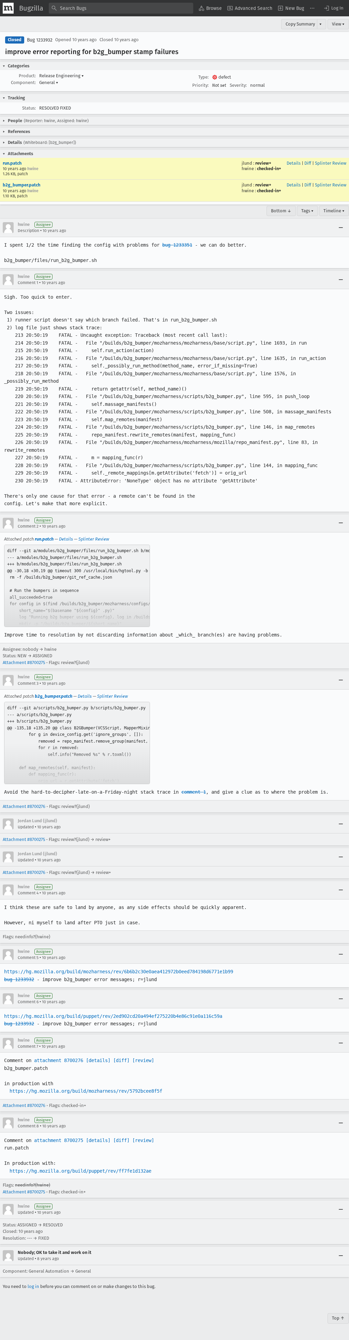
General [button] (48, 82)
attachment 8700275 (58, 1140)
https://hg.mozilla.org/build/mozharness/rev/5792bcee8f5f (86, 1091)
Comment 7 (28, 1046)
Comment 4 (28, 893)
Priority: (200, 85)
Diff (307, 163)
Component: (23, 82)
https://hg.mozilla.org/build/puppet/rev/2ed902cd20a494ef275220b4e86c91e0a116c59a (113, 1016)
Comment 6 (28, 1001)
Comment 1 (28, 282)
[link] (77, 586)
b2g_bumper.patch (21, 184)
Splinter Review (330, 163)
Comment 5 (28, 957)
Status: (29, 108)
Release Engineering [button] (61, 75)
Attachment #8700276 (24, 806)
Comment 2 (28, 526)
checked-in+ (269, 168)
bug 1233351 (177, 245)
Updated (26, 827)
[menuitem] (210, 8)
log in (33, 1286)
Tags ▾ (307, 210)
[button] (333, 8)
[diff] (121, 1060)
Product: (27, 75)
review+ (263, 163)
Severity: (238, 85)
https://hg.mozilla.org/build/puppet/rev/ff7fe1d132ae (80, 1171)
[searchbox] (121, 8)
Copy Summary (300, 24)
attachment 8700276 (58, 1060)
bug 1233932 (19, 979)
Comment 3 (28, 683)
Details (294, 163)
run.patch (12, 163)
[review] (143, 1060)
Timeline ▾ (334, 210)
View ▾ (338, 24)
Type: (203, 77)
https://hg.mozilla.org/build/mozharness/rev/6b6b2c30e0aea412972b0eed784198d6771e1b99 (118, 971)
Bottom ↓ (281, 210)
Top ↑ (338, 1318)
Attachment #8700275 (24, 662)
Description (28, 230)
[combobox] (121, 8)
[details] (98, 1060)
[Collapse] (340, 227)
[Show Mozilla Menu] (8, 8)
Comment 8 (28, 1126)
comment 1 (193, 792)
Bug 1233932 (39, 40)
